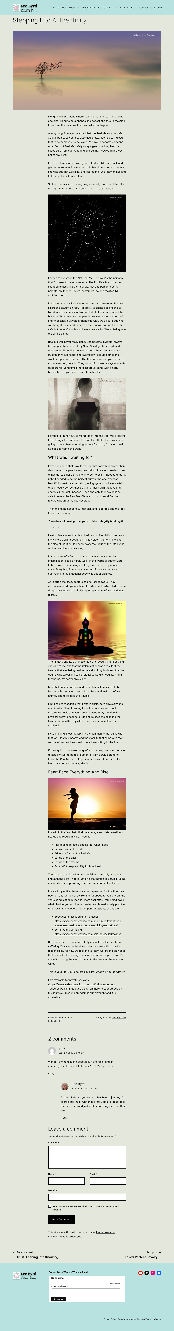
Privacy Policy (110, 1319)
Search (158, 7)
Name (52, 1174)
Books (72, 7)
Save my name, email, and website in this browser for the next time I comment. (85, 1208)
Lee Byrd (55, 1021)
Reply (51, 1073)
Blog (64, 7)
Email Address (59, 1286)
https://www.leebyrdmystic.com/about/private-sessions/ (82, 984)
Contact (143, 7)
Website (52, 1190)
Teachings (108, 7)
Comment (54, 1142)
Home (56, 7)
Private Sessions (91, 7)
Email (93, 1174)
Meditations (126, 7)
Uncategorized (119, 1017)
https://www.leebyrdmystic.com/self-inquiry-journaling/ (88, 934)
